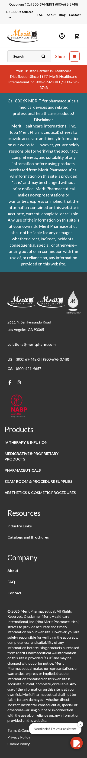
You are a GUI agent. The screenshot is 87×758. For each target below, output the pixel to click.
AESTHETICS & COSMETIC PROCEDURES (40, 492)
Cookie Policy (18, 744)
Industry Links (19, 526)
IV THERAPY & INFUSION (26, 442)
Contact (75, 15)
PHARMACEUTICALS (23, 470)
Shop (60, 56)
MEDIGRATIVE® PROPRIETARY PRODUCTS (31, 456)
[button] (77, 36)
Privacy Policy (18, 737)
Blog (62, 15)
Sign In (62, 36)
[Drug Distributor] (19, 406)
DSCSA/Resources (19, 12)
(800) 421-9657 (28, 368)
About (51, 15)
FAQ (40, 15)
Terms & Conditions (23, 730)
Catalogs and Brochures (28, 537)
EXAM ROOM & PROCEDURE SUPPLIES (38, 481)
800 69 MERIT (28, 100)
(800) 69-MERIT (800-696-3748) (42, 359)
